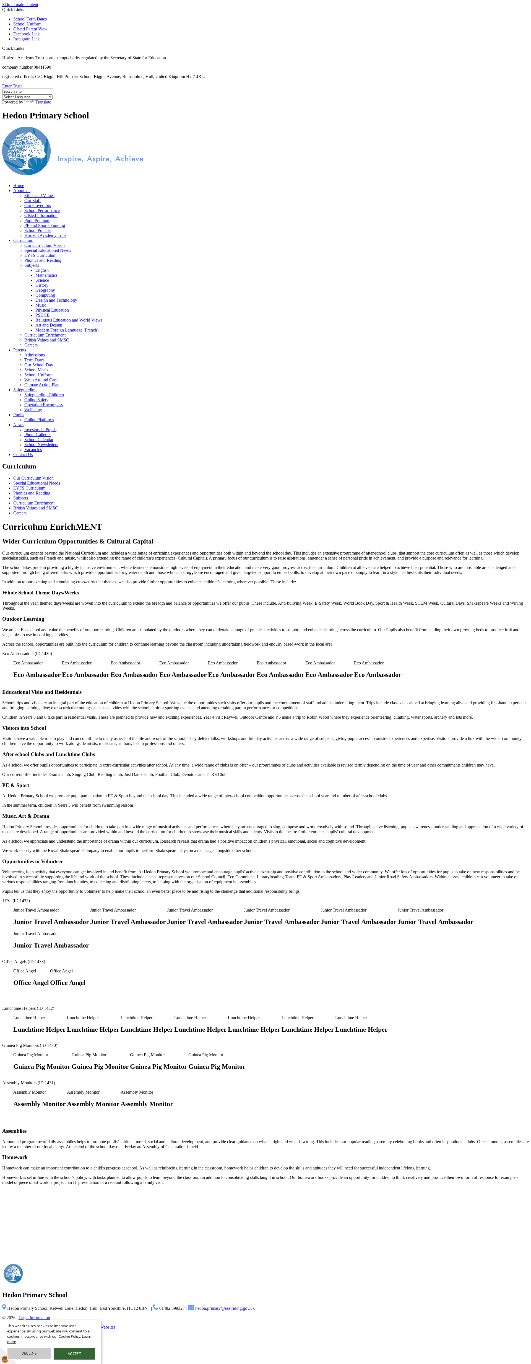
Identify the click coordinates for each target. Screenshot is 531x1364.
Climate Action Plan (41, 384)
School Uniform (27, 24)
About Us (21, 190)
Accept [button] (74, 1353)
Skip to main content (20, 4)
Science (42, 280)
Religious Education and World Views (68, 320)
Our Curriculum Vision (44, 245)
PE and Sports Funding (44, 225)
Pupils (18, 414)
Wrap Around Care (41, 379)
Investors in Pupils (40, 429)
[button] (26, 48)
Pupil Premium (37, 220)
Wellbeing (33, 409)
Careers (31, 345)
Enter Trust (12, 86)
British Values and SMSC (46, 340)
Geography (45, 290)
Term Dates (34, 360)
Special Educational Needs (47, 250)
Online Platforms (39, 419)
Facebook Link (26, 34)
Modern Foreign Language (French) (66, 330)
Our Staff (32, 200)
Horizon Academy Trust (45, 235)
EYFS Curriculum (40, 255)
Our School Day (38, 365)
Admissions (34, 355)
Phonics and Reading (42, 260)
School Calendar (38, 439)
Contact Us (23, 454)
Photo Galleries (37, 434)
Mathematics (46, 275)
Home (18, 185)
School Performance (42, 210)
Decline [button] (29, 1353)
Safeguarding (25, 389)
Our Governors (37, 205)
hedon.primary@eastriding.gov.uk (224, 1308)
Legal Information (34, 1317)
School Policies (37, 230)
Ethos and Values (39, 195)
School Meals (36, 369)
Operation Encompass (43, 404)
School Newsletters (41, 444)
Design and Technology (56, 300)
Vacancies (33, 449)
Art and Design (48, 325)
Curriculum (23, 240)
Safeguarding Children (44, 394)
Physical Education (52, 310)
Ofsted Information (41, 215)
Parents (19, 350)
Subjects (31, 265)
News (18, 424)
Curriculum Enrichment (45, 335)
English (42, 270)
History (41, 285)
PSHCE (42, 315)
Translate (43, 102)
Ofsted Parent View (30, 29)
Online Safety (36, 399)
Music (40, 305)
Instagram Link (26, 39)
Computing (45, 295)
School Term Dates (30, 19)
